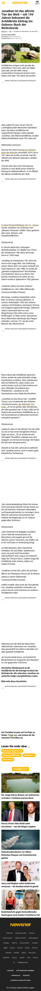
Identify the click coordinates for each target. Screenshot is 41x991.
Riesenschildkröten (11, 755)
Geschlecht (8, 938)
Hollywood (24, 943)
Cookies (10, 970)
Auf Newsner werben (25, 970)
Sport (22, 957)
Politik (35, 948)
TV (14, 962)
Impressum (15, 975)
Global (6, 943)
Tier (10, 31)
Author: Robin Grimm (8, 34)
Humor (35, 943)
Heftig (14, 943)
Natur (19, 948)
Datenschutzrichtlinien (20, 980)
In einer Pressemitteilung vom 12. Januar (19, 225)
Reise (24, 953)
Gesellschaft (20, 938)
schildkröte (29, 755)
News (27, 948)
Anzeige (9, 933)
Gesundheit (33, 938)
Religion (32, 953)
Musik (12, 948)
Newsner (4, 31)
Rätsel (16, 953)
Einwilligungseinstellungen (20, 987)
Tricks (35, 957)
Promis (8, 953)
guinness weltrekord (12, 751)
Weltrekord (8, 759)
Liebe (5, 948)
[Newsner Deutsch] (20, 2)
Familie (32, 933)
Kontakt (26, 975)
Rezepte (6, 957)
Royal (14, 957)
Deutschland (20, 933)
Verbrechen (23, 962)
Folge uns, (13, 735)
